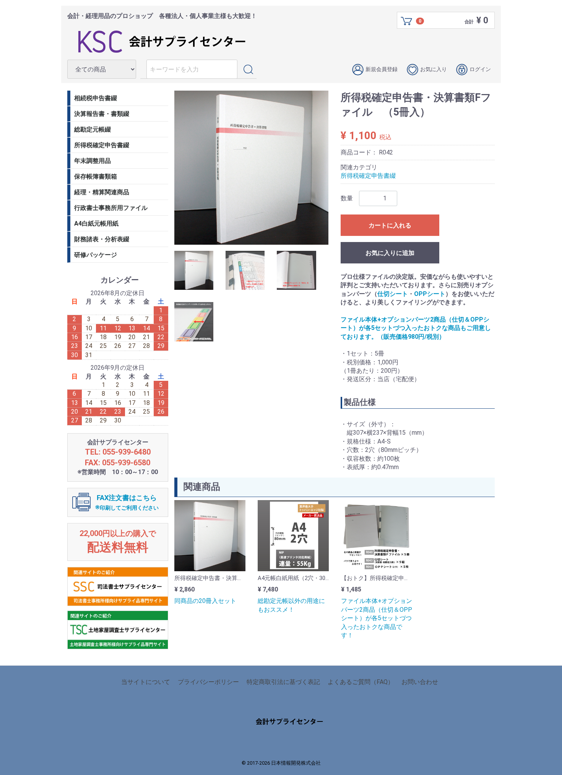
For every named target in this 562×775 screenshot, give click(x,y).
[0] (406, 20)
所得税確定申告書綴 (368, 175)
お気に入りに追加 (389, 253)
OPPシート (429, 293)
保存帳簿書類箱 (95, 176)
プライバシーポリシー (208, 682)
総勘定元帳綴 (92, 129)
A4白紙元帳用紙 (96, 223)
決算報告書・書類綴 (101, 113)
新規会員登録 (381, 69)
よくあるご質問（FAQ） (361, 682)
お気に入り (433, 69)
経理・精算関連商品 (101, 192)
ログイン (480, 69)
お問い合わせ (419, 682)
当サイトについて (145, 682)
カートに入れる (390, 225)
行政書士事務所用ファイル (111, 207)
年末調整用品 (92, 160)
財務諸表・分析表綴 (101, 239)
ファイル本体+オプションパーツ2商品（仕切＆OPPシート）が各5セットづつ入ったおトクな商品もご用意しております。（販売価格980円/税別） (416, 328)
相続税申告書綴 (95, 98)
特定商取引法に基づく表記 (283, 682)
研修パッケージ (95, 254)
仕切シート (392, 293)
